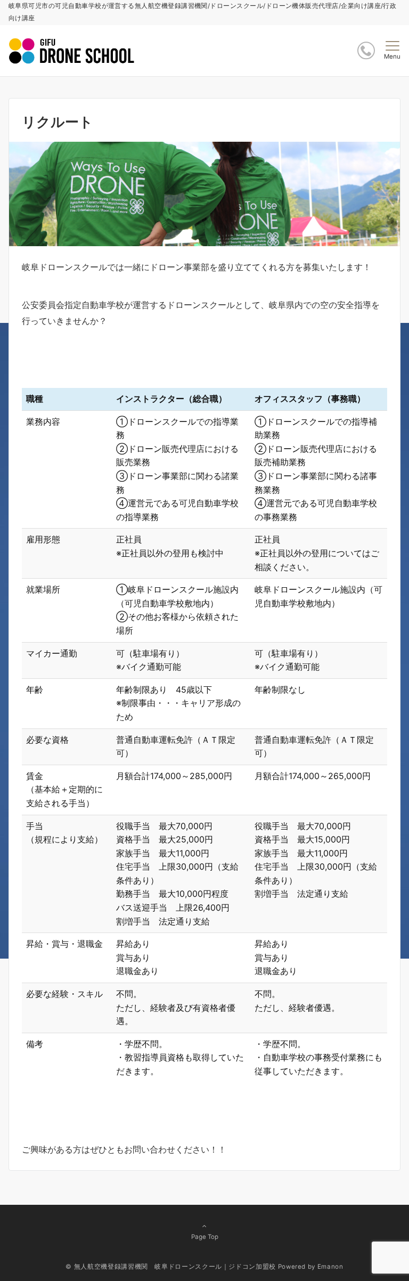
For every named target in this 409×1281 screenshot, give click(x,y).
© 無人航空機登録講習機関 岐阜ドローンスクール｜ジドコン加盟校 (170, 1266)
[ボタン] (366, 50)
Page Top (204, 1237)
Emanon (330, 1266)
